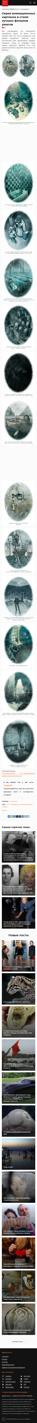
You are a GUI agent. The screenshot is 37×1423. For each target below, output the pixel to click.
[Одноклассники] (11, 816)
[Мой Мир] (14, 816)
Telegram (7, 785)
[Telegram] (28, 816)
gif (8, 804)
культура (24, 9)
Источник (4, 810)
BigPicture (14, 9)
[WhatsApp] (25, 816)
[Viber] (23, 816)
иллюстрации (26, 804)
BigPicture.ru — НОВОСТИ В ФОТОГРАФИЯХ (17, 1396)
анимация (15, 804)
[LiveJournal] (20, 816)
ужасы (4, 807)
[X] (17, 816)
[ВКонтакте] (9, 816)
